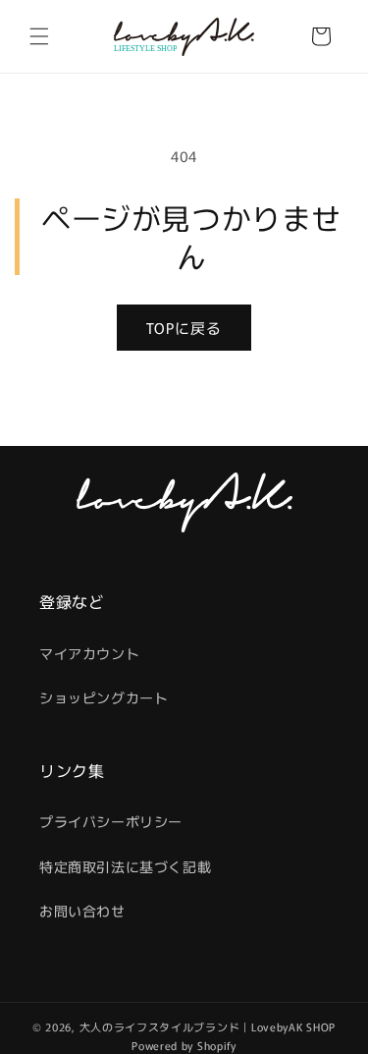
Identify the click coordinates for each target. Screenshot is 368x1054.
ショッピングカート (103, 697)
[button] (39, 36)
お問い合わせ (82, 910)
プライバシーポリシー (111, 821)
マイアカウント (89, 653)
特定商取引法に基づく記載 (125, 866)
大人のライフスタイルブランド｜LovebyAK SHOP (208, 1026)
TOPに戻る (184, 327)
